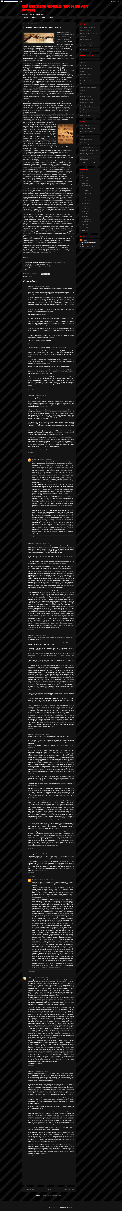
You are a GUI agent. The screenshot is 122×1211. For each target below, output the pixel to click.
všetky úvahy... (84, 125)
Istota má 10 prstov (86, 74)
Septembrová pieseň (86, 99)
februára (86, 219)
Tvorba (42, 17)
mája (85, 211)
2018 (84, 172)
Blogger (70, 1207)
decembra (87, 185)
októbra (86, 201)
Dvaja (82, 71)
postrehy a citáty (85, 43)
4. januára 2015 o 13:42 (46, 879)
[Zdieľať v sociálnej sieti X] (46, 274)
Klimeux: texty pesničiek (87, 33)
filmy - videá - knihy (86, 27)
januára (86, 221)
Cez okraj (83, 65)
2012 (84, 227)
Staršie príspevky (68, 1189)
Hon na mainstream (86, 139)
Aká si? (82, 136)
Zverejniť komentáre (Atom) (53, 1195)
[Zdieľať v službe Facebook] (47, 274)
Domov (26, 17)
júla (85, 206)
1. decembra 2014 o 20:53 (42, 286)
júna (85, 208)
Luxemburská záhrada (87, 81)
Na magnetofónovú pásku (88, 87)
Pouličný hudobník (85, 96)
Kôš (85, 197)
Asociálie (83, 62)
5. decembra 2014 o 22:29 (42, 734)
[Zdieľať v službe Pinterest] (49, 274)
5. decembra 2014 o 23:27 (42, 854)
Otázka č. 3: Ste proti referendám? (86, 154)
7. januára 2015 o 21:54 (41, 1071)
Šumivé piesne (84, 46)
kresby (82, 36)
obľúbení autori (84, 39)
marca (86, 216)
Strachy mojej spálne (86, 102)
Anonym (82, 59)
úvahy (30, 276)
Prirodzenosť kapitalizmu (87, 128)
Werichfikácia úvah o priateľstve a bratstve (86, 132)
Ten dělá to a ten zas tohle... (88, 163)
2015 (84, 180)
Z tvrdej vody (84, 112)
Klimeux (34, 459)
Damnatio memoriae (86, 68)
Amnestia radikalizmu (86, 147)
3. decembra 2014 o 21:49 (42, 543)
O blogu (34, 17)
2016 (84, 178)
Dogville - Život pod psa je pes (89, 150)
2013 (84, 225)
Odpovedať (31, 390)
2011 (84, 230)
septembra (87, 203)
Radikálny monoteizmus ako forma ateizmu (88, 158)
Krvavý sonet (84, 77)
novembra (87, 188)
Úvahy (51, 17)
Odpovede (32, 456)
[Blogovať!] (44, 274)
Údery (82, 109)
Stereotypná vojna (85, 106)
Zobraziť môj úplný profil (87, 246)
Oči (81, 93)
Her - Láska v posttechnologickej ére (87, 143)
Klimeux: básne (84, 30)
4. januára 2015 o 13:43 (41, 977)
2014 (84, 183)
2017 (84, 175)
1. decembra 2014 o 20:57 (42, 395)
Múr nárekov (84, 84)
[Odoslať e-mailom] (42, 274)
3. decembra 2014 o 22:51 (42, 635)
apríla (86, 214)
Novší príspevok (28, 1189)
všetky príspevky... (85, 115)
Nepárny (82, 90)
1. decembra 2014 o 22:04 (47, 459)
